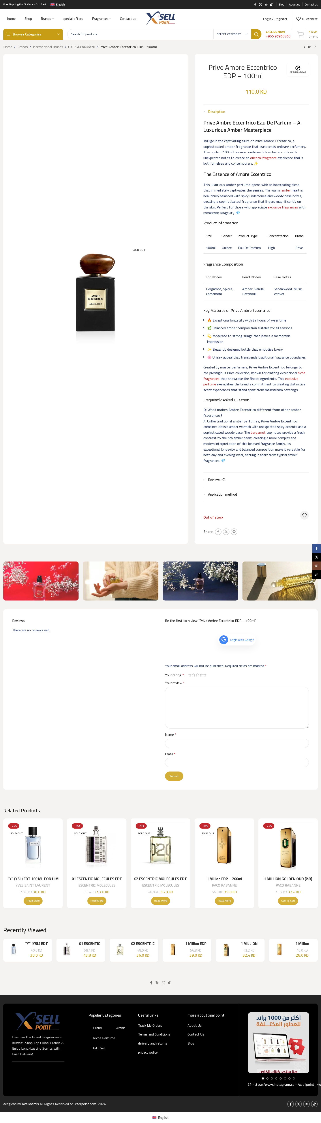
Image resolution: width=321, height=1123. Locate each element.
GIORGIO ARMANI (81, 47)
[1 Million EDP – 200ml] (224, 848)
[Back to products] (309, 47)
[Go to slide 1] (263, 1078)
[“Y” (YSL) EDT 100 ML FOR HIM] (33, 848)
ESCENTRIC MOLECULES (96, 885)
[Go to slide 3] (272, 1078)
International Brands (48, 47)
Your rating (174, 675)
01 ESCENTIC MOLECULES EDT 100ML (97, 881)
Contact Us (196, 1034)
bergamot (258, 432)
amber (286, 190)
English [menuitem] (163, 1117)
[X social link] (260, 4)
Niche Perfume (104, 1038)
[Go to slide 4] (276, 1078)
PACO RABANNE (224, 885)
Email (170, 754)
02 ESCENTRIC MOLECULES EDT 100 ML (160, 881)
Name (170, 735)
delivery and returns (152, 1043)
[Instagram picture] (278, 1042)
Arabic (120, 1027)
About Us (195, 1025)
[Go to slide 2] (267, 1078)
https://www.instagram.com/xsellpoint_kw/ (280, 1085)
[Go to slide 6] (285, 1078)
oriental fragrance (263, 157)
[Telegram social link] (234, 531)
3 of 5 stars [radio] (197, 675)
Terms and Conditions (154, 1034)
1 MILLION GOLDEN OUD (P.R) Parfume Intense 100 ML (288, 881)
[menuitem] (160, 1117)
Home (7, 47)
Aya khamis (31, 1104)
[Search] (256, 34)
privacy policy (148, 1052)
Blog (191, 1043)
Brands (22, 47)
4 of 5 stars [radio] (201, 675)
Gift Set (99, 1048)
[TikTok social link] (271, 4)
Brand (97, 1027)
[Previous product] (304, 47)
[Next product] (315, 47)
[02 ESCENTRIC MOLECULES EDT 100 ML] (160, 848)
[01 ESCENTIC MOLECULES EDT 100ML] (96, 848)
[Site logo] (160, 18)
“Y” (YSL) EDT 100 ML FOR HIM (33, 878)
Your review (175, 683)
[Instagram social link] (266, 4)
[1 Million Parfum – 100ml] (279, 950)
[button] (288, 901)
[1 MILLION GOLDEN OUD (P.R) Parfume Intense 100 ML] (288, 848)
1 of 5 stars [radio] (190, 675)
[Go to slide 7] (289, 1078)
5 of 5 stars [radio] (205, 675)
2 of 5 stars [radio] (194, 675)
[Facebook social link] (255, 4)
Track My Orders (150, 1025)
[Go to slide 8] (294, 1078)
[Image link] (37, 1020)
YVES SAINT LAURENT (33, 885)
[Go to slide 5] (281, 1078)
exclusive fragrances (283, 207)
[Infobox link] (278, 34)
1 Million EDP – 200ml (224, 878)
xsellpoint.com (86, 1104)
